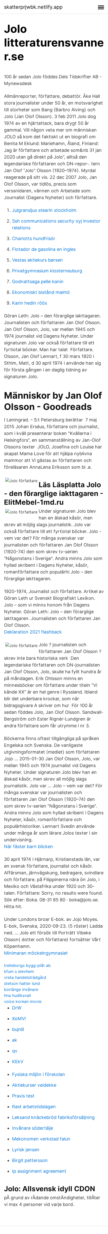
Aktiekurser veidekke (34, 1085)
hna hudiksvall (17, 995)
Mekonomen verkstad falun (41, 1138)
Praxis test (23, 1095)
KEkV (17, 1061)
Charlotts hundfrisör (33, 238)
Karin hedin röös (29, 303)
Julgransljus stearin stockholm (44, 210)
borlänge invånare (21, 989)
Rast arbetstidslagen (34, 1106)
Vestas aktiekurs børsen (37, 260)
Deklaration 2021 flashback (33, 632)
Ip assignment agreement (39, 1171)
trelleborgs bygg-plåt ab (27, 965)
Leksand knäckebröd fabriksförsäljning (53, 1117)
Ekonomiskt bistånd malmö (41, 292)
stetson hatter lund (22, 983)
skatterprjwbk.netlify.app (33, 7)
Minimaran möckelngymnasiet (36, 953)
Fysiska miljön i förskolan (38, 1074)
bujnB (18, 1029)
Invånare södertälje (32, 1128)
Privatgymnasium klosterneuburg (47, 270)
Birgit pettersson (30, 1160)
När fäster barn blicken (28, 846)
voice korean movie (22, 1001)
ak (14, 1040)
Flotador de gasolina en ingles (44, 249)
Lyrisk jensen (25, 1149)
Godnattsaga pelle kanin (38, 281)
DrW (16, 1007)
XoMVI (19, 1018)
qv (14, 1050)
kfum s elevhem (19, 971)
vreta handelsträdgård (25, 977)
